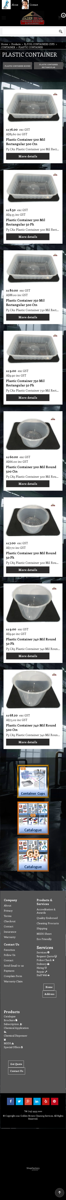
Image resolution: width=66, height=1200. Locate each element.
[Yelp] (46, 1101)
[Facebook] (10, 1101)
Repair (41, 971)
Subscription (12, 1024)
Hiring (41, 967)
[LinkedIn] (37, 1101)
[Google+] (28, 1101)
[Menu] (4, 18)
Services (42, 952)
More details (28, 156)
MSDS (8, 1043)
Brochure (10, 1020)
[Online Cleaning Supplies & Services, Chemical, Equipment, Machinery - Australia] (32, 18)
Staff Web (42, 975)
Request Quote (45, 956)
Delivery (42, 964)
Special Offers (12, 1047)
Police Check (44, 960)
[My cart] (60, 18)
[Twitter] (19, 1101)
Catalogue (10, 1016)
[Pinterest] (54, 1101)
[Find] (60, 31)
